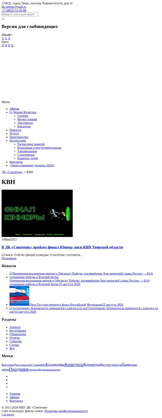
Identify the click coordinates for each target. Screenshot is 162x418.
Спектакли (33, 369)
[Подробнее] (37, 236)
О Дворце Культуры (22, 112)
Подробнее (9, 258)
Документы (25, 122)
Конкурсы (74, 364)
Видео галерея (27, 119)
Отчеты (14, 337)
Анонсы (15, 327)
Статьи (14, 344)
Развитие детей (27, 158)
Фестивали (44, 369)
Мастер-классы (111, 365)
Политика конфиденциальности (66, 411)
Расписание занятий (31, 144)
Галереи (22, 115)
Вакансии (24, 126)
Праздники (18, 369)
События (15, 341)
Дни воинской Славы (27, 364)
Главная (14, 393)
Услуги (14, 133)
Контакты (16, 161)
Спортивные (26, 154)
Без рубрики (17, 330)
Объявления (17, 334)
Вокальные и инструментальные (39, 147)
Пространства (18, 137)
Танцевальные (27, 151)
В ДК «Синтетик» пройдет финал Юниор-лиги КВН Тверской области (62, 247)
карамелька (54, 369)
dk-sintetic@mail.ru (14, 6)
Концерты (92, 364)
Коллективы (17, 140)
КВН (43, 365)
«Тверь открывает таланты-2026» (31, 165)
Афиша (14, 108)
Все (11, 348)
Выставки (8, 364)
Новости (15, 130)
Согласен (8, 414)
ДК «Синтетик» (12, 172)
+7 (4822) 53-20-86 (14, 10)
